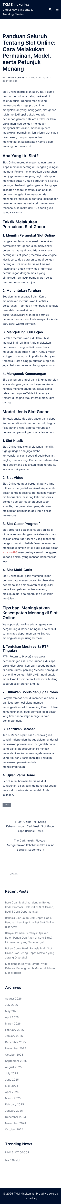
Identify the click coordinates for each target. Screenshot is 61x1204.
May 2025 (11, 1085)
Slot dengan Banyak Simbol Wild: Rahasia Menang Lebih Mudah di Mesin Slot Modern (30, 968)
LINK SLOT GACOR (17, 1152)
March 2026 (13, 1023)
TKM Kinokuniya (16, 5)
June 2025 (12, 1079)
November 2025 (15, 1048)
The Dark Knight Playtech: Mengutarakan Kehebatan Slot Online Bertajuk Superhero (30, 845)
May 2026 (11, 1011)
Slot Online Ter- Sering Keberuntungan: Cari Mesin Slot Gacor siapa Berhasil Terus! (30, 826)
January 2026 (14, 1036)
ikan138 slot (12, 1160)
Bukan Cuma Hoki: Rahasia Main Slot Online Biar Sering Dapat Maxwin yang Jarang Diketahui (29, 953)
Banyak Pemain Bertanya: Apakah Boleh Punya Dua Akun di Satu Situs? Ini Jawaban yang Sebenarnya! (28, 937)
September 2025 (16, 1061)
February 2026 (14, 1029)
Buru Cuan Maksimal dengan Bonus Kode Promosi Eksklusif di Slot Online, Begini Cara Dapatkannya (29, 907)
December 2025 (15, 1042)
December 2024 (15, 1117)
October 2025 (14, 1054)
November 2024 (15, 1123)
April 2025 (12, 1092)
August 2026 (13, 998)
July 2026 (11, 1004)
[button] (50, 9)
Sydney (32, 1198)
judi (6, 804)
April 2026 (12, 1017)
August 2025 (13, 1067)
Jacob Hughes (15, 77)
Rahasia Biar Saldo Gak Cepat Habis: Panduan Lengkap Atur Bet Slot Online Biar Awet (29, 922)
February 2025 (14, 1104)
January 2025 (14, 1110)
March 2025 (13, 1098)
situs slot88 (10, 552)
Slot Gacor (10, 81)
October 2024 (14, 1129)
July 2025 (11, 1073)
